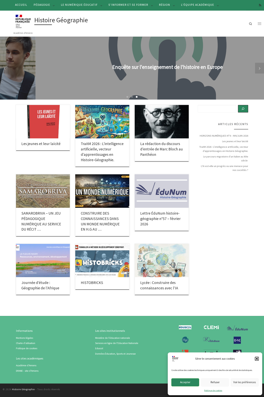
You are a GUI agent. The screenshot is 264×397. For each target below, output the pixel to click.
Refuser (215, 382)
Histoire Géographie (23, 389)
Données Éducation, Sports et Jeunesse (115, 353)
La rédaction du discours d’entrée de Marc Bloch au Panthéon (161, 149)
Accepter (185, 382)
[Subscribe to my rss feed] (260, 5)
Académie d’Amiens (26, 365)
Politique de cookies (213, 390)
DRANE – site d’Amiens (27, 370)
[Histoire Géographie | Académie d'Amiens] (23, 21)
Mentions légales (24, 337)
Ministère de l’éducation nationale (112, 337)
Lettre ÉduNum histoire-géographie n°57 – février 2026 (160, 218)
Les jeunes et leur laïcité (41, 143)
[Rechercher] (243, 109)
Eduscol (99, 348)
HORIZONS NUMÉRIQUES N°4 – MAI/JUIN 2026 (224, 135)
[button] (257, 359)
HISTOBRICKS (92, 282)
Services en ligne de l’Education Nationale (116, 343)
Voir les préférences (244, 382)
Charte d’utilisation (25, 343)
